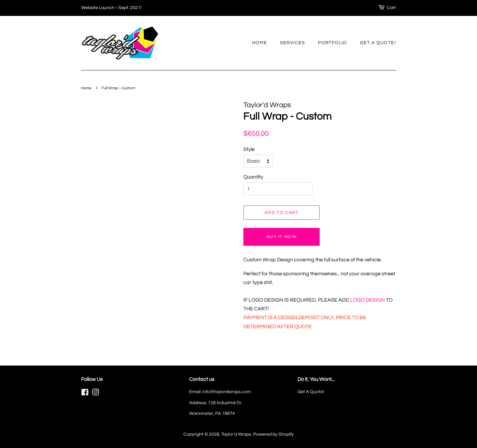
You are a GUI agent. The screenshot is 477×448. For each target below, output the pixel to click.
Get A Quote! (378, 43)
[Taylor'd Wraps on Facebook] (85, 394)
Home (259, 43)
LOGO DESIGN (368, 300)
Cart (391, 8)
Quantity (253, 177)
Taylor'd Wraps (236, 434)
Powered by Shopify (273, 434)
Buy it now (281, 236)
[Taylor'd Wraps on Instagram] (95, 394)
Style (249, 149)
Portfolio (332, 43)
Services (292, 43)
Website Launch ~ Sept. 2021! (111, 8)
